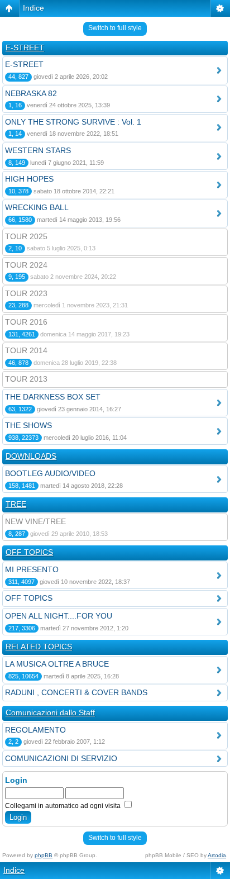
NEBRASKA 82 (31, 93)
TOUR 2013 (26, 378)
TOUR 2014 (26, 350)
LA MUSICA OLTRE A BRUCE (57, 663)
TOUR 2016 (26, 321)
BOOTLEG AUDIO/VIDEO (50, 473)
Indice (33, 7)
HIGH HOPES (29, 178)
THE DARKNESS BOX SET (52, 396)
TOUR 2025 (26, 236)
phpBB (43, 855)
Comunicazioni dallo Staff (50, 712)
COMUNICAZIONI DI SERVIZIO (61, 758)
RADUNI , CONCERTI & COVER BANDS (76, 692)
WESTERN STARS (38, 150)
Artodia (217, 855)
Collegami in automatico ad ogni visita (63, 806)
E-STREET (25, 47)
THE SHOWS (28, 425)
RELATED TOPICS (39, 646)
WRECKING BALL (37, 207)
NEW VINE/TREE (35, 521)
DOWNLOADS (31, 456)
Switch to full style (115, 28)
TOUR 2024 (26, 264)
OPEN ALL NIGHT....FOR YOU (58, 615)
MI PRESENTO (32, 569)
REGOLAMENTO (35, 729)
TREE (16, 504)
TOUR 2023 (26, 293)
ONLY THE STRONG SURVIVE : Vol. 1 (73, 121)
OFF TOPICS (29, 552)
